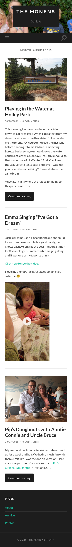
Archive (10, 515)
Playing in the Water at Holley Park (29, 111)
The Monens (35, 11)
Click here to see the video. (22, 263)
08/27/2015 (12, 229)
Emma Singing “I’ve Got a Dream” (31, 220)
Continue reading (19, 196)
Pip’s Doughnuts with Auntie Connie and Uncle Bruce (35, 432)
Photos (9, 523)
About (9, 507)
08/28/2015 (12, 121)
